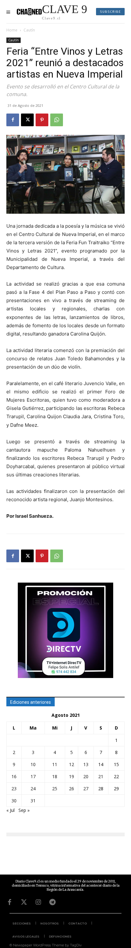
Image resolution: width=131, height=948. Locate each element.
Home (11, 30)
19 (71, 776)
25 (54, 788)
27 (85, 788)
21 (100, 776)
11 (54, 764)
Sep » (24, 810)
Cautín (29, 30)
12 (71, 764)
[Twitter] (24, 902)
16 (14, 776)
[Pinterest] (42, 120)
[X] (27, 120)
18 (54, 776)
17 (33, 776)
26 (71, 788)
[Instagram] (38, 902)
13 (85, 764)
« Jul (10, 810)
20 (85, 776)
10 (33, 764)
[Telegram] (52, 902)
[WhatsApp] (56, 120)
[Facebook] (12, 120)
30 (14, 801)
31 (33, 801)
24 (33, 788)
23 (14, 788)
